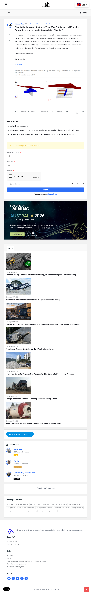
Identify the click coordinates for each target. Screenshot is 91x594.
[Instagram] (26, 578)
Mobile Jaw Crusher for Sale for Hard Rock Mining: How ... (30, 349)
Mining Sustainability (31, 511)
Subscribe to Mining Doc (15, 567)
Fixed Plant (10, 504)
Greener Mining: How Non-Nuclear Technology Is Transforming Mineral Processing (41, 275)
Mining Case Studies (48, 24)
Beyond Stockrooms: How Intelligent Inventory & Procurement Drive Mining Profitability (43, 324)
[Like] (10, 34)
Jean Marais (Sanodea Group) (25, 473)
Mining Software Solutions (14, 511)
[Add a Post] (86, 589)
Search (8, 13)
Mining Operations (77, 507)
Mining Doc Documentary (59, 504)
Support (10, 556)
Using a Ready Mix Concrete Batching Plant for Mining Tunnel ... (32, 399)
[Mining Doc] (47, 4)
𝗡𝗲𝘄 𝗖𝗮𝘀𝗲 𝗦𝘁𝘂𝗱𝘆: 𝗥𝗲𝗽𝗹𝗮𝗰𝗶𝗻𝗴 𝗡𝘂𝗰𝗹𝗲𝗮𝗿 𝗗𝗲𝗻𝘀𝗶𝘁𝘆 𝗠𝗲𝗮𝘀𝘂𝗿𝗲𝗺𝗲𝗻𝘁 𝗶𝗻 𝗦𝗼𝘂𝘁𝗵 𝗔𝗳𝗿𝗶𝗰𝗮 (42, 134)
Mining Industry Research (62, 507)
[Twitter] (17, 578)
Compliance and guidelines (16, 564)
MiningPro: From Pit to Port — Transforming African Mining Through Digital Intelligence (44, 130)
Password (11, 162)
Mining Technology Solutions (47, 511)
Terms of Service (13, 544)
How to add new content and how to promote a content (26, 561)
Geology (32, 504)
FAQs (9, 558)
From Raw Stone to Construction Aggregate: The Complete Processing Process (40, 374)
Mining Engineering (74, 504)
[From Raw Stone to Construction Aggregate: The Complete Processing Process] (18, 361)
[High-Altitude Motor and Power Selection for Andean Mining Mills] (18, 411)
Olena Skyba (18, 449)
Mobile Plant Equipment (65, 511)
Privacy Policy (12, 541)
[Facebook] (13, 578)
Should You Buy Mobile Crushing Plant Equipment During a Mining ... (34, 299)
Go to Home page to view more (20, 434)
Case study (18, 65)
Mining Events (11, 507)
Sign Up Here (52, 194)
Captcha (10, 171)
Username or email (14, 152)
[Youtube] (22, 578)
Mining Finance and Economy (26, 507)
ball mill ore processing (19, 126)
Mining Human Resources (44, 507)
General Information (22, 504)
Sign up (84, 13)
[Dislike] (10, 41)
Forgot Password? (78, 184)
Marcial (16, 461)
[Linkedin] (9, 578)
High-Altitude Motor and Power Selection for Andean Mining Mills (33, 423)
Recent (10, 248)
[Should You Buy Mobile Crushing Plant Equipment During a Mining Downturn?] (18, 287)
